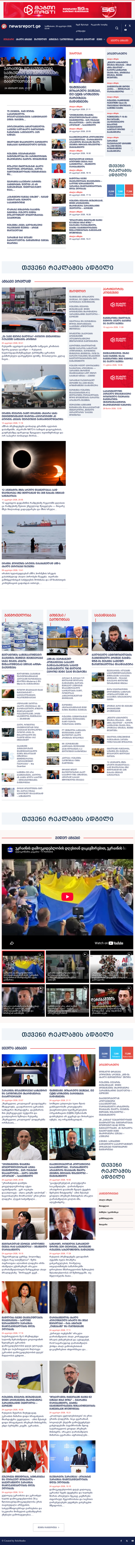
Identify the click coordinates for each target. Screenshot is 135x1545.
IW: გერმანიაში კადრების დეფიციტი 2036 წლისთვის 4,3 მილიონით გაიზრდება (74, 748)
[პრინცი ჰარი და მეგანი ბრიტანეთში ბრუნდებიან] (98, 708)
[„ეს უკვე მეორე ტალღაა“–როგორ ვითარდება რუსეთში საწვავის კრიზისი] (34, 309)
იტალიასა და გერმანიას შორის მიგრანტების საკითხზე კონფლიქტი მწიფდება (82, 325)
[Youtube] (125, 30)
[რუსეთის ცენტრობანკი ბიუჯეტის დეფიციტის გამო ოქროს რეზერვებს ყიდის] (53, 720)
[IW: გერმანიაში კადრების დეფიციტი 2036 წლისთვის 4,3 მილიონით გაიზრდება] (53, 747)
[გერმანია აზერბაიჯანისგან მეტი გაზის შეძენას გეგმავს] (53, 707)
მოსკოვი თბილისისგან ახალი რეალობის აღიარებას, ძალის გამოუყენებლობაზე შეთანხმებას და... (26, 170)
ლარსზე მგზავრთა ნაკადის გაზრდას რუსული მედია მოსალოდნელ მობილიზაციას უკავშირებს (25, 213)
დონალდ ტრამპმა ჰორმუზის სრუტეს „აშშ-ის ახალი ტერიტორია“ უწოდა (115, 1074)
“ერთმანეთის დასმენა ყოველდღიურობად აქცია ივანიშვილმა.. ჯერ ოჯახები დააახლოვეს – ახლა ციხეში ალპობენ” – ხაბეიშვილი (84, 120)
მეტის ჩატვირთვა (47, 1527)
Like (111, 186)
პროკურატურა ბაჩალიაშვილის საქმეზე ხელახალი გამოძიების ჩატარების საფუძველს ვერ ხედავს (26, 130)
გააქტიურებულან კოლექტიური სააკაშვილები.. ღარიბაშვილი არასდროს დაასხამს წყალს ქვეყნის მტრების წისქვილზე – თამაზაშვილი (86, 142)
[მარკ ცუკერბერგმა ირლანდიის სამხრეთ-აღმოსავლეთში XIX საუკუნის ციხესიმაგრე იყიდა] (98, 694)
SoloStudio (20, 1540)
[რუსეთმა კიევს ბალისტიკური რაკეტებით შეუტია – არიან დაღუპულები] (59, 227)
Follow (120, 186)
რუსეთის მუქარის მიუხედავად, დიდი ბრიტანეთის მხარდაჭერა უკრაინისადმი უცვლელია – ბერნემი (86, 204)
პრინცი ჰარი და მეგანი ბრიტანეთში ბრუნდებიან (120, 708)
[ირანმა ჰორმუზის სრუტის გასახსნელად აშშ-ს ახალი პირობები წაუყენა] (34, 536)
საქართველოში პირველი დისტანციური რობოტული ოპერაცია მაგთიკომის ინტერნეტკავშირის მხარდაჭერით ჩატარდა (117, 398)
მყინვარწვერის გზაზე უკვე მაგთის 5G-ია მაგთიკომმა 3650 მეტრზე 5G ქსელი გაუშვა (118, 357)
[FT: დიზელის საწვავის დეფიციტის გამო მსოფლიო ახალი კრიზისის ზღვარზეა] (53, 734)
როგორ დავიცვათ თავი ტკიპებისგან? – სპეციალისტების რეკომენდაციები (30, 694)
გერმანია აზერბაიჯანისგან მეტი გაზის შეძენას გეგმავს (74, 707)
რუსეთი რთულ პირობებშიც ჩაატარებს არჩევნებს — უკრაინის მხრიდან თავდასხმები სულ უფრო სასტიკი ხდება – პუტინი (84, 370)
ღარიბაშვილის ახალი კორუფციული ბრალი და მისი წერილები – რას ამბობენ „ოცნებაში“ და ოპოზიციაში (68, 1322)
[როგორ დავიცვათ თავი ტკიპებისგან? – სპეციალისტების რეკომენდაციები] (8, 693)
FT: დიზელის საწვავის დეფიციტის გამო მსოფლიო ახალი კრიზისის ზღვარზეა (74, 734)
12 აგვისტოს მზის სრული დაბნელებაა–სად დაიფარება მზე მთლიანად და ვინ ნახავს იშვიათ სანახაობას (33, 492)
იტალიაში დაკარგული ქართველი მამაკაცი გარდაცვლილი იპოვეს (27, 143)
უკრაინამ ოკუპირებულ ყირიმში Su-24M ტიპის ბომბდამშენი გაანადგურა (119, 146)
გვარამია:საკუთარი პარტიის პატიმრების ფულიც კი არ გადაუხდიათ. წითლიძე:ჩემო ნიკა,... (24, 185)
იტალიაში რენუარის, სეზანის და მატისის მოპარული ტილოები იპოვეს (118, 752)
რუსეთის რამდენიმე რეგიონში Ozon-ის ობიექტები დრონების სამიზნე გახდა (119, 104)
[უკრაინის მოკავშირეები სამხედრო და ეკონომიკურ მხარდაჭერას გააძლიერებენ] (25, 1070)
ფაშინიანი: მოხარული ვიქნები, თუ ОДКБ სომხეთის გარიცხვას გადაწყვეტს (85, 94)
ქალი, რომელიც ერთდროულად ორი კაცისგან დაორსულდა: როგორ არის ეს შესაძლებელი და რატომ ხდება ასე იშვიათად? (29, 732)
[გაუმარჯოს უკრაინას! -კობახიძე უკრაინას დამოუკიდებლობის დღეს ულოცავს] (72, 1456)
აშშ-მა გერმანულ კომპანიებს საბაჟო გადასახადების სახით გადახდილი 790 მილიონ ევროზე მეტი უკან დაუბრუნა (67, 665)
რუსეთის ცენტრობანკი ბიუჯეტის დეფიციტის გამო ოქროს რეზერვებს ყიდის (74, 720)
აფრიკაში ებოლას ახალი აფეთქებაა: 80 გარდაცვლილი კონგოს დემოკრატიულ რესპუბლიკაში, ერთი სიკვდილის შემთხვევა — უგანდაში (30, 711)
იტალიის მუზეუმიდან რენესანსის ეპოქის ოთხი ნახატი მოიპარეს (119, 739)
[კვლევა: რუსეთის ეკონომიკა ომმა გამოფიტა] (53, 760)
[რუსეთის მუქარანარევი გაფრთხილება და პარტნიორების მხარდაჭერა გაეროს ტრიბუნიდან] (59, 155)
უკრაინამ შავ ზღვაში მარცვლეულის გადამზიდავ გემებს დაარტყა (28, 240)
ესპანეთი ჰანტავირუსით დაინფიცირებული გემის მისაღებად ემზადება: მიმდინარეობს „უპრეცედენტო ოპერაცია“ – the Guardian (27, 756)
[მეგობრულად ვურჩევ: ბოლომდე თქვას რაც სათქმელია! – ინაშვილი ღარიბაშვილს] (25, 1224)
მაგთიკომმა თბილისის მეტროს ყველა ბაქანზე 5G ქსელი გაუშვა (117, 321)
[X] (130, 26)
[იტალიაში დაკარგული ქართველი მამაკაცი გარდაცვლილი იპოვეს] (59, 144)
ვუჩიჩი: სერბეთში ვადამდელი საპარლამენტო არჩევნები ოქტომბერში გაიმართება (116, 1145)
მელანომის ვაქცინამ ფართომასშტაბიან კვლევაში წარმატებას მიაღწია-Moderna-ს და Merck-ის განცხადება (29, 679)
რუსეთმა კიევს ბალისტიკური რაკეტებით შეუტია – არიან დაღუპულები (24, 228)
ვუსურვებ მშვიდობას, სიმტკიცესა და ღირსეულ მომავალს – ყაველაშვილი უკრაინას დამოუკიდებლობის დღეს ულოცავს (23, 1482)
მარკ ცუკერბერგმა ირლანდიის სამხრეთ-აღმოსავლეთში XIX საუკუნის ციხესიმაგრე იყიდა (119, 694)
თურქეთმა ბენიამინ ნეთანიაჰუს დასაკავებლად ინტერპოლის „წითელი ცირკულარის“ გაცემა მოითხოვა (84, 410)
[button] (116, 28)
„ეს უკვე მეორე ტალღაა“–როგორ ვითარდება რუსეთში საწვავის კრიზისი (31, 338)
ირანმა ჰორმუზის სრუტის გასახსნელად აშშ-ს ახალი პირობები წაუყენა (31, 565)
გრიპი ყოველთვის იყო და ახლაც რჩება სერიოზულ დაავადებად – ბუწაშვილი (30, 792)
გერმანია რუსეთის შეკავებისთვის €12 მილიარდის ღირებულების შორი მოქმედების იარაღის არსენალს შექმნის (84, 395)
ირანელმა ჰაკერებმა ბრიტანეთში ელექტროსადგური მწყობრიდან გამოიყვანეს (83, 337)
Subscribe (128, 1048)
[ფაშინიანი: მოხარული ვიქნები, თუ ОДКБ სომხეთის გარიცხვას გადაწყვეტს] (86, 71)
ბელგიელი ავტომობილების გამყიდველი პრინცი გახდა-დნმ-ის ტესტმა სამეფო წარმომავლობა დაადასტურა (112, 659)
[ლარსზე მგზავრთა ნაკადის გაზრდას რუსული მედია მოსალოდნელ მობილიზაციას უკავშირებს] (59, 211)
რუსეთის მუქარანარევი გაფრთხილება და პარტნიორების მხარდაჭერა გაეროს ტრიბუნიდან (27, 156)
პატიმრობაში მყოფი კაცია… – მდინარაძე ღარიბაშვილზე (118, 89)
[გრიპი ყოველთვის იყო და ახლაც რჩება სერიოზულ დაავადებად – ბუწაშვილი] (8, 792)
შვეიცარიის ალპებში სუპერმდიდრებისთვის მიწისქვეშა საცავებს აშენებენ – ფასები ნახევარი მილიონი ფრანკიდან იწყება (119, 676)
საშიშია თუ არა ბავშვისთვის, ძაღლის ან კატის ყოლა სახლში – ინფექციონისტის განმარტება (29, 777)
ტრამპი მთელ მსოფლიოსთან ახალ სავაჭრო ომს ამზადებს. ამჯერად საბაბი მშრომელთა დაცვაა (75, 774)
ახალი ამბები (75, 106)
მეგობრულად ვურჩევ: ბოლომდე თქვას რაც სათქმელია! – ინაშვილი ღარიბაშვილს (82, 163)
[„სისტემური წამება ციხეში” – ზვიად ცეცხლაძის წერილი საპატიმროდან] (59, 199)
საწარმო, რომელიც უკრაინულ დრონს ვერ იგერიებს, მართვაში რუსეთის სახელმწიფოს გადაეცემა (71, 1246)
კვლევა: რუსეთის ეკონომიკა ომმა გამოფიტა (71, 760)
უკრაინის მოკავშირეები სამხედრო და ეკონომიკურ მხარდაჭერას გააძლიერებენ (31, 75)
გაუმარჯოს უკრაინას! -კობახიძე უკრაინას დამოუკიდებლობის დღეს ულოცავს (70, 1479)
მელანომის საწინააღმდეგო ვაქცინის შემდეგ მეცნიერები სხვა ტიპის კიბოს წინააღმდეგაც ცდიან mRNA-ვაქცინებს (22, 661)
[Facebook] (125, 26)
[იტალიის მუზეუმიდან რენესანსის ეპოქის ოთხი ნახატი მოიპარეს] (98, 739)
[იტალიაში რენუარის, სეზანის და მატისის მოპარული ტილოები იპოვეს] (98, 752)
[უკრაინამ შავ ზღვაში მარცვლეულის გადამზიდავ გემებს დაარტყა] (59, 239)
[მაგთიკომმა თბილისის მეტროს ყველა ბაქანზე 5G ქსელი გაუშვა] (118, 305)
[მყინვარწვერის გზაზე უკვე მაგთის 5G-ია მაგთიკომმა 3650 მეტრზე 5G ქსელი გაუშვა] (118, 341)
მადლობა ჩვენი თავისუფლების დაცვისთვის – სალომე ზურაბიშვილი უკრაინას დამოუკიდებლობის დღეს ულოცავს (85, 183)
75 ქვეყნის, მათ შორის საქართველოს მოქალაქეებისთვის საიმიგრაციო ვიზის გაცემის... (27, 115)
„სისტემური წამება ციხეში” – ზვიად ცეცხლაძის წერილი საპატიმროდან (27, 200)
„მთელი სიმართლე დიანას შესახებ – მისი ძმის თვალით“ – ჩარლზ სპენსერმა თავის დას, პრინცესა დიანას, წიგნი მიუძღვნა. (119, 70)
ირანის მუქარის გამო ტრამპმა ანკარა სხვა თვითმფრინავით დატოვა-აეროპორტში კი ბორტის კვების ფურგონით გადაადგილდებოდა (32, 416)
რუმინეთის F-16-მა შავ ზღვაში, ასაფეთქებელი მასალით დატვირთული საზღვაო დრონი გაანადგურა (117, 124)
